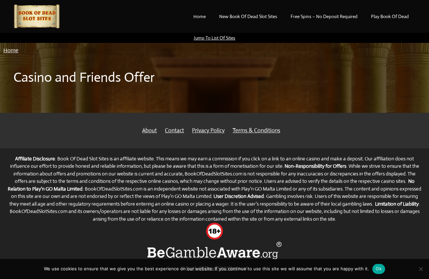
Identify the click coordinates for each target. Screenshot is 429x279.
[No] (420, 269)
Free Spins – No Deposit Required (324, 16)
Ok (379, 268)
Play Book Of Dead (390, 16)
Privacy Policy (208, 130)
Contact (174, 130)
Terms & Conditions (256, 130)
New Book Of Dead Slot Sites (248, 16)
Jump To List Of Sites (214, 38)
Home (199, 16)
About (149, 130)
